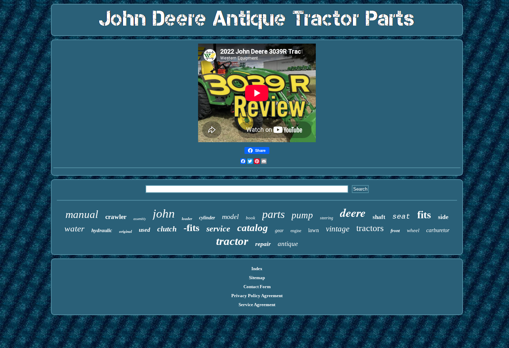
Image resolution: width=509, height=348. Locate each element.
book (250, 217)
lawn (313, 230)
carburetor (437, 230)
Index (256, 268)
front (395, 230)
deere (353, 212)
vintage (337, 229)
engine (296, 230)
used (144, 230)
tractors (370, 228)
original (125, 231)
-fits (191, 227)
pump (302, 215)
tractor (232, 241)
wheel (413, 230)
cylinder (207, 217)
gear (279, 230)
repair (263, 243)
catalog (252, 227)
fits (424, 214)
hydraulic (101, 230)
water (74, 228)
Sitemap (257, 277)
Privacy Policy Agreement (257, 295)
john (164, 213)
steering (326, 218)
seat (401, 217)
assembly (139, 219)
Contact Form (257, 286)
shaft (379, 217)
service (218, 228)
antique (288, 243)
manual (81, 214)
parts (273, 214)
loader (187, 219)
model (230, 216)
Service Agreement (257, 304)
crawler (115, 216)
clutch (167, 229)
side (443, 216)
